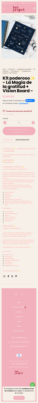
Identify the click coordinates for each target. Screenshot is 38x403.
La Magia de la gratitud (24, 69)
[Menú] (4, 9)
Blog (19, 326)
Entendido (19, 398)
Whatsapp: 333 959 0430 (21, 342)
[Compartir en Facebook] (8, 276)
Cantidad (5, 118)
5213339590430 (20, 338)
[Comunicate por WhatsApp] (32, 384)
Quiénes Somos (19, 331)
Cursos (19, 321)
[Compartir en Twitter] (12, 276)
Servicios (19, 312)
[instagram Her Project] (16, 294)
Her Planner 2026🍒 (19, 307)
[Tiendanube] (19, 364)
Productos (11, 69)
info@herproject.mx (20, 346)
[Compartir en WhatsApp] (4, 276)
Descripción (8, 140)
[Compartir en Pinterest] (16, 276)
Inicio (4, 69)
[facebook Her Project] (22, 294)
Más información (22, 140)
